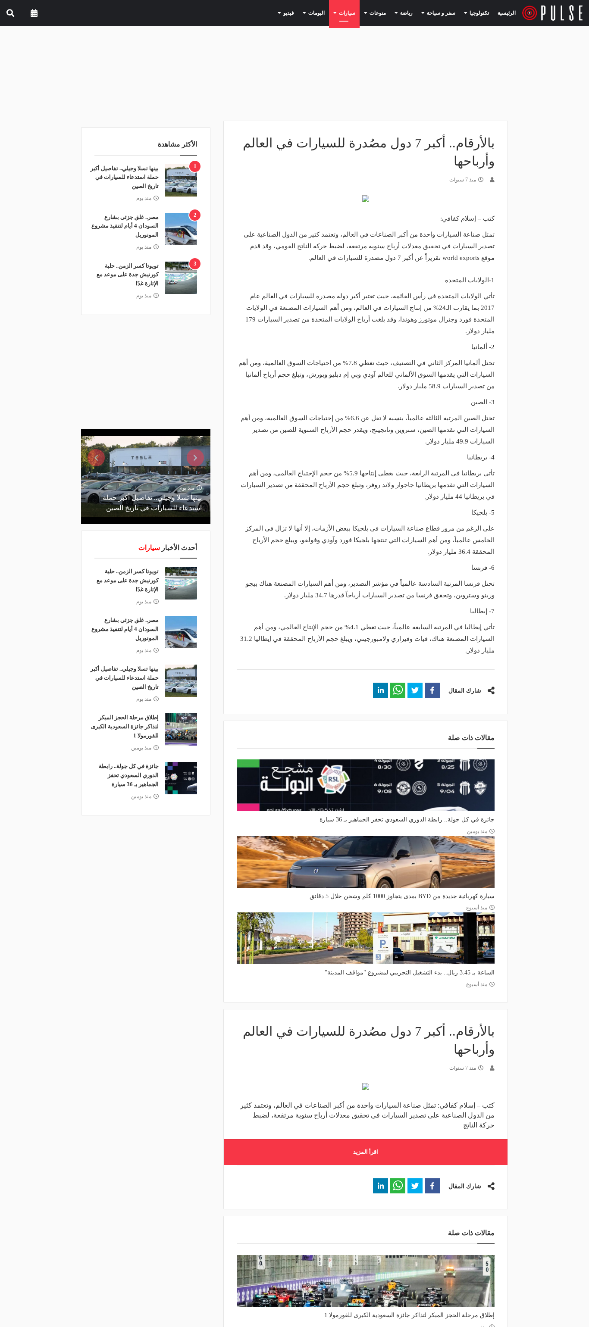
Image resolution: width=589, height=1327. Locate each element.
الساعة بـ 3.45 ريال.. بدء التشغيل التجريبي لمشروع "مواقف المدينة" (410, 972)
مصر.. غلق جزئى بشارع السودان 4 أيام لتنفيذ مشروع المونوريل (125, 226)
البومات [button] (337, 12)
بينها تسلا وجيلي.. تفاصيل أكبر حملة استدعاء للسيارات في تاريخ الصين (125, 177)
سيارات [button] (364, 12)
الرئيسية (508, 12)
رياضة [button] (416, 12)
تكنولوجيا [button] (479, 12)
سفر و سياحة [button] (446, 12)
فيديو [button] (313, 12)
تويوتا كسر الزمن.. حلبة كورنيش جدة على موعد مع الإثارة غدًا (128, 274)
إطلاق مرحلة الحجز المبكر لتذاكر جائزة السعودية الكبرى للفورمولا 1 (409, 1315)
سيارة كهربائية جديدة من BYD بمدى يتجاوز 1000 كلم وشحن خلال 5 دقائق (402, 896)
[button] (432, 690)
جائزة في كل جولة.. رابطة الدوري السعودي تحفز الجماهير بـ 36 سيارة (407, 819)
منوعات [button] (390, 12)
